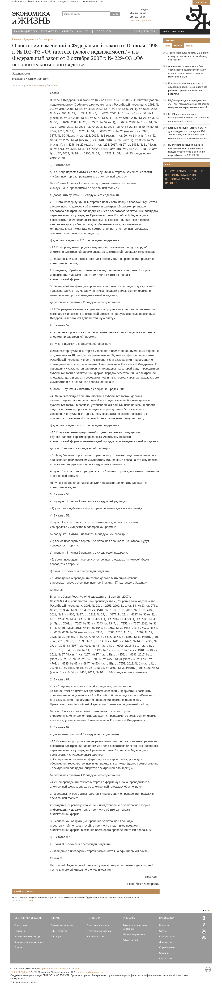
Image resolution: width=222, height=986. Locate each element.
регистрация (177, 31)
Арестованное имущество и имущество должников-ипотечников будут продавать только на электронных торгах (75, 897)
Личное (82, 31)
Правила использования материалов (60, 968)
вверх (208, 910)
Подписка (104, 31)
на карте (79, 972)
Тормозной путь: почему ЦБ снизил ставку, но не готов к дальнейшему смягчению (188, 56)
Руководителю (25, 31)
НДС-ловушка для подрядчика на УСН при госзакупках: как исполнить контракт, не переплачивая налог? (188, 104)
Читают (169, 40)
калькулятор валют (140, 20)
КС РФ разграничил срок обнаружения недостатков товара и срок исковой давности (188, 117)
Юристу (68, 31)
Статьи (29, 900)
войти (166, 31)
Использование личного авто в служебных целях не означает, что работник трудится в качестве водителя (187, 88)
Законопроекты (35, 85)
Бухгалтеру (49, 31)
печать (54, 85)
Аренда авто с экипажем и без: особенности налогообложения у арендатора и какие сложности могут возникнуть (187, 71)
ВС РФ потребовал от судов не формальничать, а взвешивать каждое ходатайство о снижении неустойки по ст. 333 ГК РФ (186, 150)
